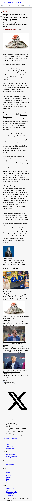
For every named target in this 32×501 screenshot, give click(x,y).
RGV (7, 479)
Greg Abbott (15, 133)
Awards (8, 490)
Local (7, 443)
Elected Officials (11, 488)
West (7, 482)
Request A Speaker (11, 492)
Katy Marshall (11, 29)
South (7, 480)
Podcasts (8, 466)
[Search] (30, 6)
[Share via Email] (1, 17)
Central (8, 472)
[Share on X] (1, 12)
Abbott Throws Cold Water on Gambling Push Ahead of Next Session (15, 371)
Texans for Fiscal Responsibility (12, 175)
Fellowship (9, 495)
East (7, 474)
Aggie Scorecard (11, 454)
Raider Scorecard (11, 458)
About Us (6, 438)
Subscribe (21, 5)
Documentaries (10, 464)
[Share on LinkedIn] (1, 14)
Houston (8, 475)
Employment (10, 493)
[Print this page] (1, 19)
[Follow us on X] (17, 412)
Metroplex (9, 477)
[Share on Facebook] (1, 10)
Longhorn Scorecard (12, 456)
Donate (11, 5)
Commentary (10, 448)
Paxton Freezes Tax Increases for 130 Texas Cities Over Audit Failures (14, 342)
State (5, 11)
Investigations (10, 446)
